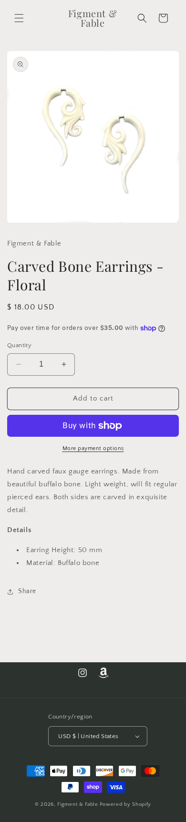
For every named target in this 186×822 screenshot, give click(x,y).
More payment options (93, 448)
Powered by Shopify (126, 804)
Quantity (19, 345)
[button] (19, 18)
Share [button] (27, 591)
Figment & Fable (77, 804)
